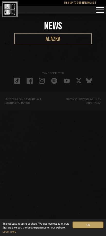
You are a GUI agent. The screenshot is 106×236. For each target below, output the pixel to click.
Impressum (93, 103)
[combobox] (53, 38)
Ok (88, 225)
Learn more (9, 231)
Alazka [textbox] (53, 39)
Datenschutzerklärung (83, 99)
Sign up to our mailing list (80, 3)
